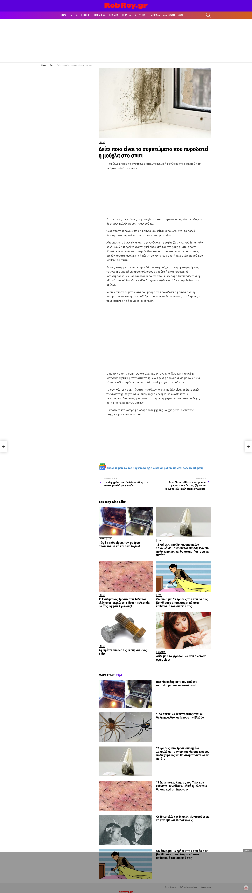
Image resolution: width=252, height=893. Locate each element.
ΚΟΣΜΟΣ (113, 15)
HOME (63, 15)
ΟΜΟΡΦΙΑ (154, 15)
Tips (109, 539)
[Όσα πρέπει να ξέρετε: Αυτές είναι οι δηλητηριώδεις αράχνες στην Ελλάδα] (125, 727)
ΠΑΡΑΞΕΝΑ (99, 15)
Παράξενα (161, 652)
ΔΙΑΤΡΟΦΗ (169, 15)
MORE (181, 15)
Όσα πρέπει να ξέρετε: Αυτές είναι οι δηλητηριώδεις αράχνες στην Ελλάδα (180, 715)
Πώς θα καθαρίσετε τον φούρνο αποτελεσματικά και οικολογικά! (119, 544)
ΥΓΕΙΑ (142, 15)
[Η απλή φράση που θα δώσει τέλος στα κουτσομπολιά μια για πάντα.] (3, 446)
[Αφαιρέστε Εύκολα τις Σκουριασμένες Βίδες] (126, 627)
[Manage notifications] (246, 887)
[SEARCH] (208, 15)
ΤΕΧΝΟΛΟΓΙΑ (129, 15)
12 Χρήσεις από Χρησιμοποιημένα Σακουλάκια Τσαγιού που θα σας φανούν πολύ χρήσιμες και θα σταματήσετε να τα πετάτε (182, 550)
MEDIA (74, 15)
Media (102, 539)
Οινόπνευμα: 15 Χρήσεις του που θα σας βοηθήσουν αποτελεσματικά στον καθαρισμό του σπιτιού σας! (182, 602)
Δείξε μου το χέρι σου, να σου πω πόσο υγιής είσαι (181, 658)
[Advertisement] (126, 40)
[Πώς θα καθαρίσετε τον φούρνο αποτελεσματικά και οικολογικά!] (126, 521)
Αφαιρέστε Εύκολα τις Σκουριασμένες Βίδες (123, 652)
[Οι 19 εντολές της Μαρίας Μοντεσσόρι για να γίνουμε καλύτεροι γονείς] (125, 830)
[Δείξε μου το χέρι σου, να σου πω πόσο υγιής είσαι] (183, 630)
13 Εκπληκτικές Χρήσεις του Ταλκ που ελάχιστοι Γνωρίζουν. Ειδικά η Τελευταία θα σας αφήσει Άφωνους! (124, 602)
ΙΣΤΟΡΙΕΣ (86, 15)
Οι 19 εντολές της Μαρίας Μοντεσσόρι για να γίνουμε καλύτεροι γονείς (183, 818)
